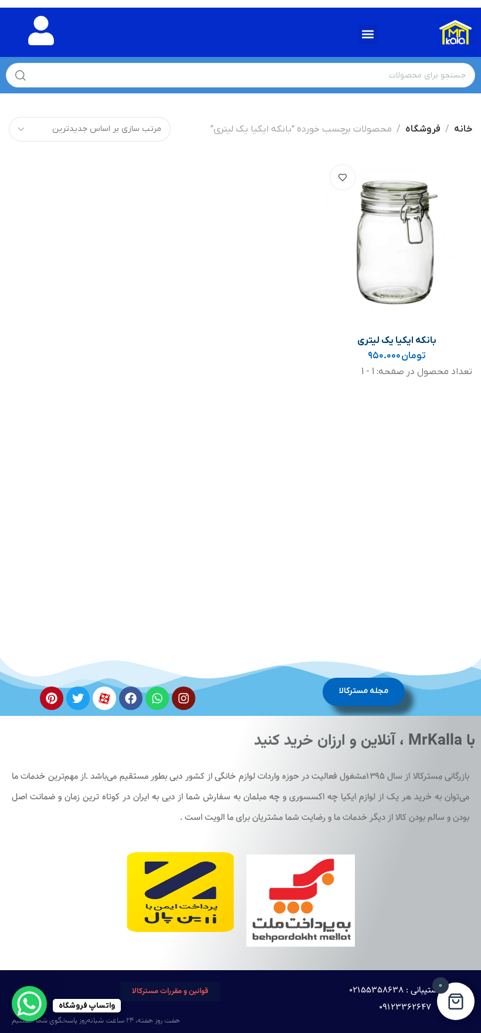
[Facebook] (131, 698)
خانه (463, 129)
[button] (368, 34)
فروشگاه (423, 129)
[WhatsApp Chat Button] (29, 1003)
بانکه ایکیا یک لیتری (396, 340)
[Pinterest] (51, 698)
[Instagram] (183, 698)
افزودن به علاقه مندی (342, 177)
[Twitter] (78, 698)
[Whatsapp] (157, 698)
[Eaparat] (104, 698)
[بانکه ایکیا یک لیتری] (397, 242)
